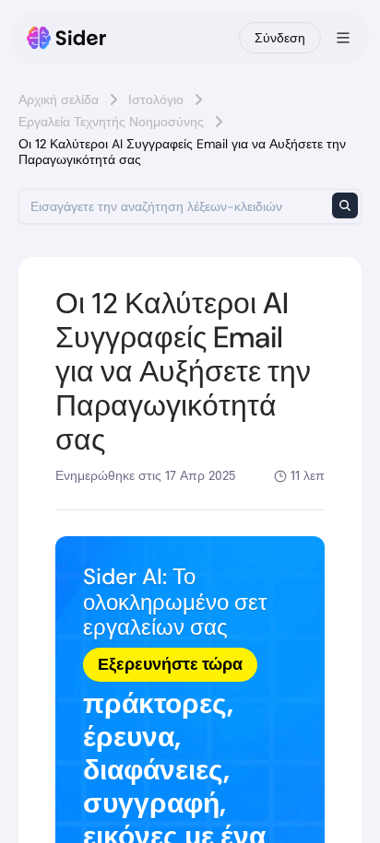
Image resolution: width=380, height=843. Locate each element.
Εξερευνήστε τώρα (170, 664)
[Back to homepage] (67, 38)
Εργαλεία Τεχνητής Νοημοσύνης (111, 121)
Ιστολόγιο (156, 99)
